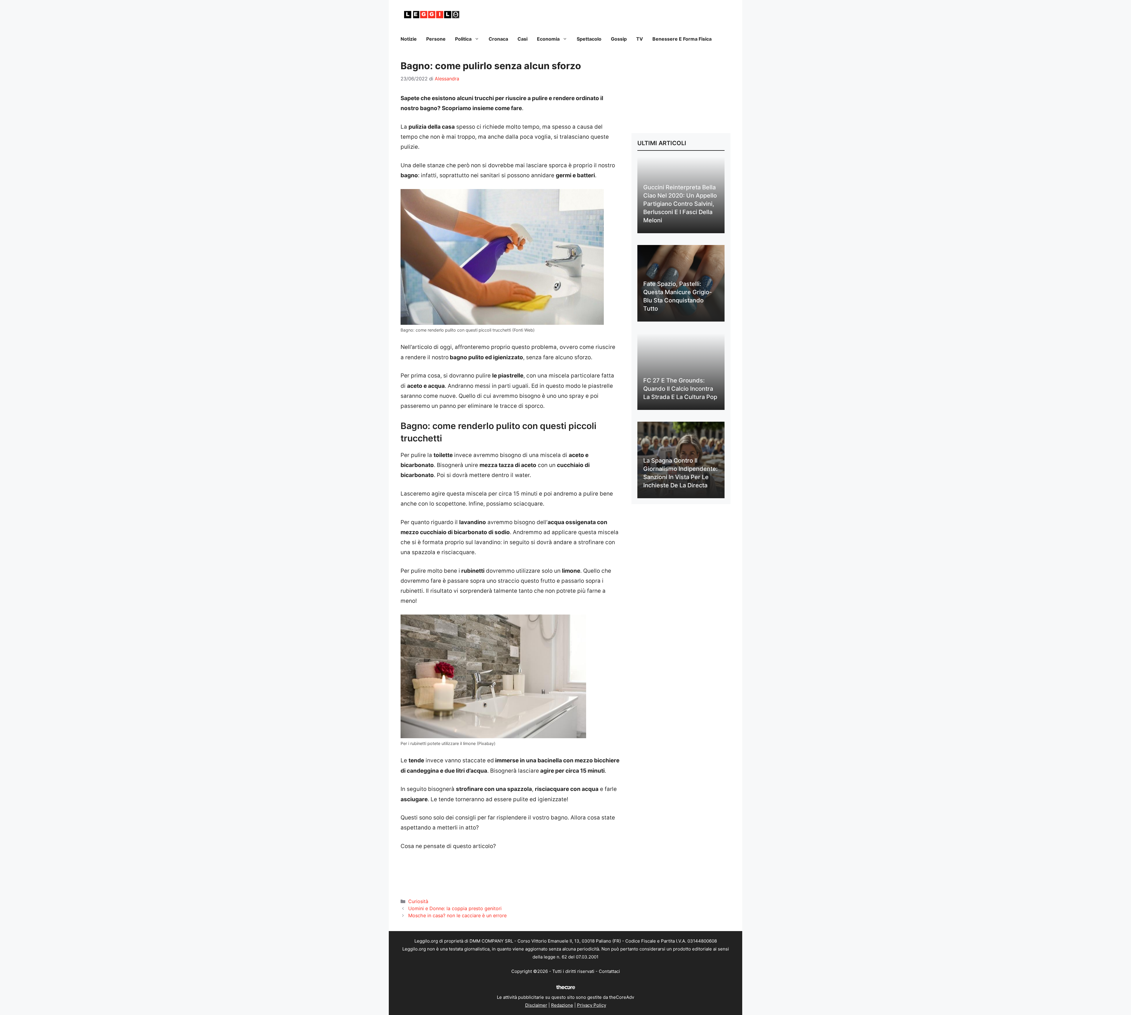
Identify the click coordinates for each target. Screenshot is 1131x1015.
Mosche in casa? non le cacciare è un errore (457, 915)
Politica (463, 39)
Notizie (409, 39)
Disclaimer (536, 1005)
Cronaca (498, 39)
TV (639, 39)
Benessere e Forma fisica (682, 39)
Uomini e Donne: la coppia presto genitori (455, 908)
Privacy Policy (591, 1005)
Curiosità (418, 901)
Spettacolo (589, 39)
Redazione (562, 1005)
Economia (548, 39)
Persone (436, 39)
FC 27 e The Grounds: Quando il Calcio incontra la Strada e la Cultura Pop (680, 388)
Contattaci (609, 971)
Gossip (619, 39)
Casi (522, 39)
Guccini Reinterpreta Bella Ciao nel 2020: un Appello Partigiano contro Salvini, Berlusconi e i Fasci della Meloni (680, 204)
